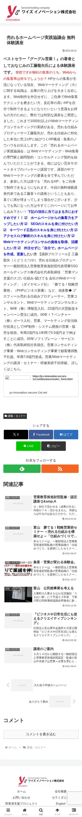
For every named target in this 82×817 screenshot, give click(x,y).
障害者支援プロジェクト (21, 803)
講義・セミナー (17, 415)
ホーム (21, 791)
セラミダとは (61, 797)
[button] (53, 446)
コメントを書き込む (41, 734)
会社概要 (61, 791)
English (61, 803)
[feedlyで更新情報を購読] (22, 468)
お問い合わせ (21, 797)
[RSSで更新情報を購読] (60, 468)
